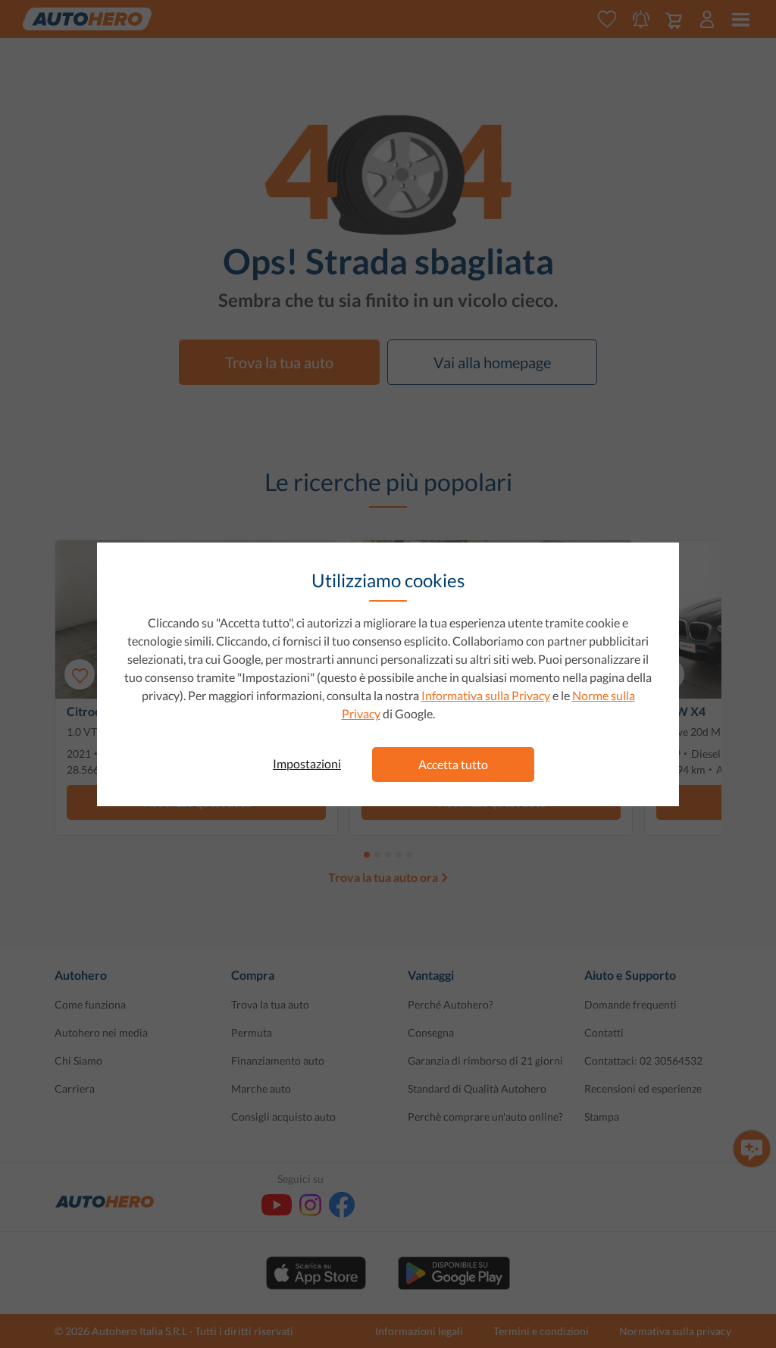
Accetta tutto (453, 764)
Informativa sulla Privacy (485, 695)
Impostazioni (307, 763)
